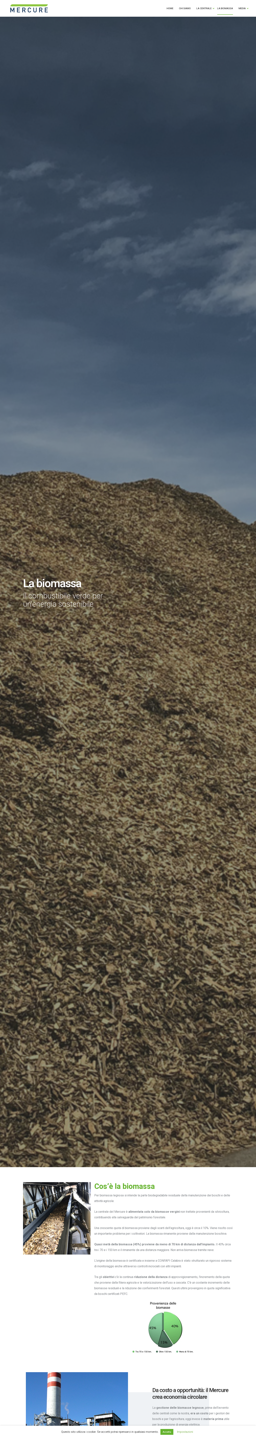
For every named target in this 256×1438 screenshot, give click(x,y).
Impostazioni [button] (185, 1432)
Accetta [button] (167, 1432)
